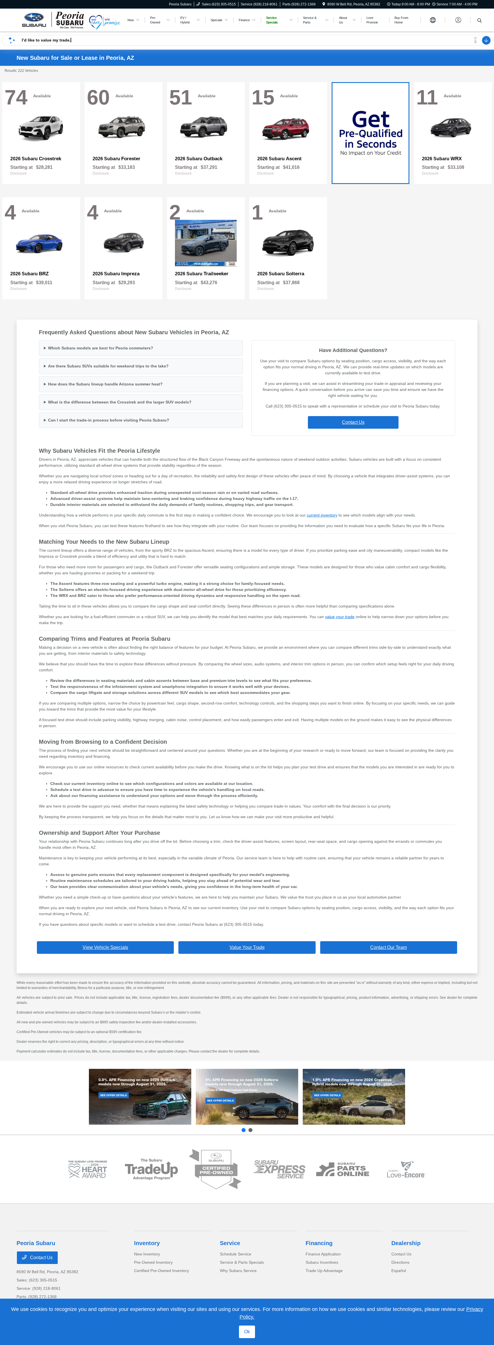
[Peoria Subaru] (53, 19)
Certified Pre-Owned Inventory (161, 1270)
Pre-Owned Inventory (153, 1262)
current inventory (322, 515)
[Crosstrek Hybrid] (354, 1096)
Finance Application (323, 1254)
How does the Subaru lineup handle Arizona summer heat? (105, 384)
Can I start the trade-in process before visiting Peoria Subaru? (108, 420)
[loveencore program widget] (406, 1169)
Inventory (147, 1243)
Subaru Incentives (322, 1262)
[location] (323, 4)
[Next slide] (250, 1130)
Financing (319, 1243)
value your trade (339, 616)
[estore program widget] (342, 1169)
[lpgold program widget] (87, 1169)
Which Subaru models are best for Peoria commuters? (100, 348)
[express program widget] (278, 1169)
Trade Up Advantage (324, 1270)
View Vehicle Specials (105, 947)
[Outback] (140, 1096)
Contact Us (353, 422)
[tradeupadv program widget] (151, 1169)
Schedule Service (235, 1254)
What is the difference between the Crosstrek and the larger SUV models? (120, 402)
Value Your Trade (247, 947)
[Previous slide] (244, 1130)
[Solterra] (247, 1096)
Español (398, 1270)
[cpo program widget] (215, 1169)
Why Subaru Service (238, 1270)
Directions (400, 1262)
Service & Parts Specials (242, 1262)
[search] (479, 20)
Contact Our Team (388, 947)
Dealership (406, 1243)
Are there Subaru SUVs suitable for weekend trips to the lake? (108, 366)
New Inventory (147, 1254)
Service (230, 1243)
